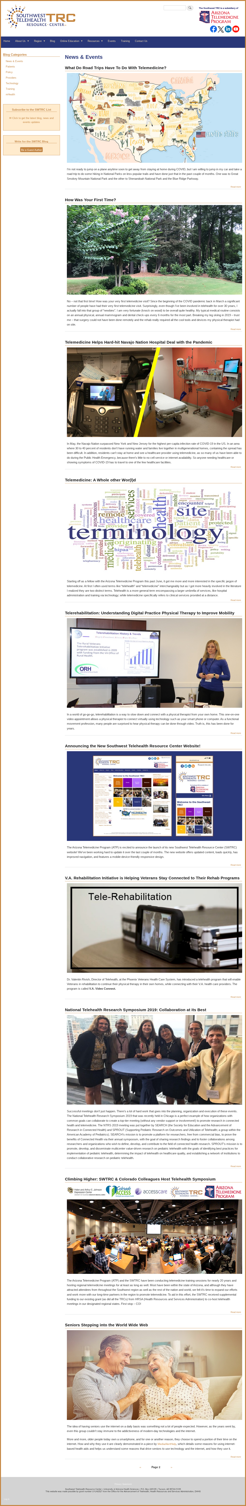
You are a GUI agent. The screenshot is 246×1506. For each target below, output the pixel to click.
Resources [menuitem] (92, 42)
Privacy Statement (123, 1484)
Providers (11, 77)
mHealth (10, 94)
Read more (236, 187)
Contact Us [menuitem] (141, 41)
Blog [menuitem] (52, 41)
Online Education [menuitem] (68, 42)
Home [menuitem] (6, 41)
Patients (10, 66)
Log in (6, 1499)
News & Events (14, 61)
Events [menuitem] (112, 41)
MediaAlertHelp (167, 1443)
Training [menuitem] (125, 41)
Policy (9, 72)
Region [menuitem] (36, 42)
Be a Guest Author (31, 150)
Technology (12, 83)
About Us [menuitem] (19, 42)
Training (10, 88)
